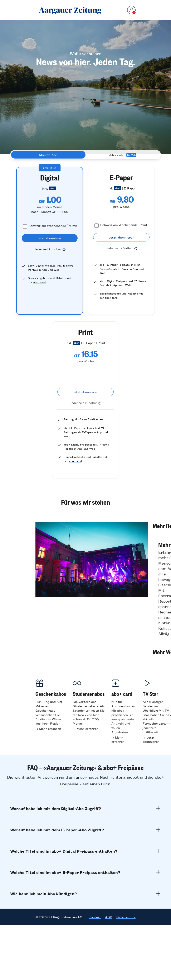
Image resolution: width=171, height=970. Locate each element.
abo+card (39, 282)
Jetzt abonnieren (151, 739)
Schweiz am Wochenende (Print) (53, 225)
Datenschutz (126, 917)
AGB (108, 917)
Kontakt (95, 917)
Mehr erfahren (50, 728)
